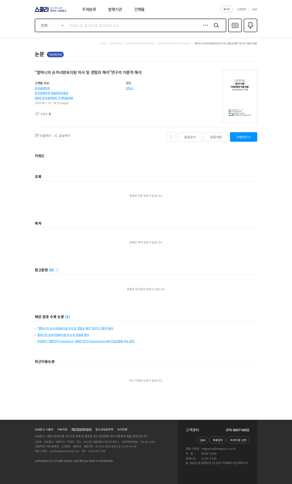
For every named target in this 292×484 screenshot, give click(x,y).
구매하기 (242, 137)
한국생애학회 (42, 88)
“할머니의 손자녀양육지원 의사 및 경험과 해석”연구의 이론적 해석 (75, 328)
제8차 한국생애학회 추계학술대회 (54, 98)
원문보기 (190, 137)
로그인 (226, 9)
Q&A (202, 440)
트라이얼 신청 (238, 440)
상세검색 (204, 28)
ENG (254, 9)
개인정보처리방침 (81, 429)
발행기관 (115, 9)
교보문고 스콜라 (44, 429)
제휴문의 (218, 440)
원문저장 (216, 137)
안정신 (129, 88)
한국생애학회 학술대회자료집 (51, 93)
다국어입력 (235, 31)
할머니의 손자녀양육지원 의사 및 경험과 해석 (63, 335)
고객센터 (241, 9)
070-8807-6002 (237, 430)
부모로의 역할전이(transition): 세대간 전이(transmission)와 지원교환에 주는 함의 (85, 341)
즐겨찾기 (250, 31)
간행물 (139, 9)
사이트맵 (122, 429)
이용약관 (62, 429)
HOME (103, 43)
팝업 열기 (57, 270)
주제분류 (89, 9)
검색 (215, 28)
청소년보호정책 (104, 429)
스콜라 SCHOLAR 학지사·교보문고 (50, 11)
